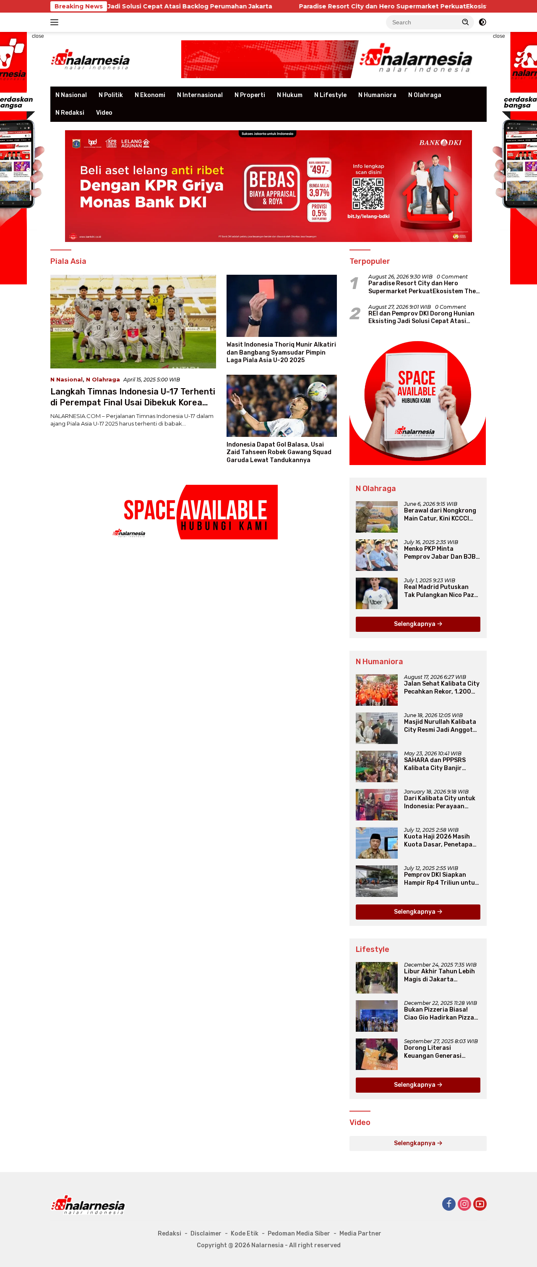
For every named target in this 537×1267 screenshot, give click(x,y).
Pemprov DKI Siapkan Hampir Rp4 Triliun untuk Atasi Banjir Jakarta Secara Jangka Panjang (441, 878)
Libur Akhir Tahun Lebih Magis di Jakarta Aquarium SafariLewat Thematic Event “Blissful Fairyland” (440, 975)
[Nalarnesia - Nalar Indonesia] (88, 1204)
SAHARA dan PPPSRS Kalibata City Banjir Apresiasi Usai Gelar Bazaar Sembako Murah (439, 764)
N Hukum (289, 95)
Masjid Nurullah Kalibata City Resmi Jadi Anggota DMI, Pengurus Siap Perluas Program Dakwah (441, 725)
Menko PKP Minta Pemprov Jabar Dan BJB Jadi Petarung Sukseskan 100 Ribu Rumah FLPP (442, 552)
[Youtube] (480, 1204)
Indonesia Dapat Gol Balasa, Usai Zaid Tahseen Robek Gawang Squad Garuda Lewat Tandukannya (279, 452)
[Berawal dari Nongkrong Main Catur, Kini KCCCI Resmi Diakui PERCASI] (377, 517)
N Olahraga (424, 95)
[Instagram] (464, 1204)
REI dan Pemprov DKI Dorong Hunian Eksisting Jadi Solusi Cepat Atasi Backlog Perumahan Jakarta (421, 317)
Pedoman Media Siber (299, 1233)
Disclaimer (206, 1233)
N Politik (111, 95)
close (38, 36)
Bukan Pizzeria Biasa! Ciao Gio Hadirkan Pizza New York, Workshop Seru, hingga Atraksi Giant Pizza (439, 1013)
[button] (465, 22)
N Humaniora (377, 95)
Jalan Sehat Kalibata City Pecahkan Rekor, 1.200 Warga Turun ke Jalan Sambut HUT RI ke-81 (442, 687)
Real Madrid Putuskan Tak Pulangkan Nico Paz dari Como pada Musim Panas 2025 (439, 591)
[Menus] (56, 22)
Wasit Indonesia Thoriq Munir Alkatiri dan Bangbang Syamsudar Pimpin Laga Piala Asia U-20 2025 (281, 352)
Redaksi (169, 1233)
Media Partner (360, 1233)
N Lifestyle (330, 95)
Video (104, 112)
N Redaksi (69, 112)
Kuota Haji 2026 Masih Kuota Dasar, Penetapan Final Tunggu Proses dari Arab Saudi (441, 840)
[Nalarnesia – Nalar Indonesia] (90, 59)
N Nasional (71, 95)
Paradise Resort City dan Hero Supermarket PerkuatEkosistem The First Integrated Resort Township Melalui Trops (422, 287)
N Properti (250, 95)
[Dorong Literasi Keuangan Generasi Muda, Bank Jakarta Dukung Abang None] (377, 1054)
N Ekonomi (150, 95)
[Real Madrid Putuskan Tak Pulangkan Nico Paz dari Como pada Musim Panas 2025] (377, 593)
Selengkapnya (415, 624)
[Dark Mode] (482, 22)
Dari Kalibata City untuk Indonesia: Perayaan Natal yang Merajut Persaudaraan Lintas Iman (439, 802)
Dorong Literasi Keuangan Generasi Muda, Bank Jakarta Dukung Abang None (434, 1051)
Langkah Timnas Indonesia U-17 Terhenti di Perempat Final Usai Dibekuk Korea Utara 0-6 (132, 402)
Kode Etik (244, 1233)
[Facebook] (449, 1204)
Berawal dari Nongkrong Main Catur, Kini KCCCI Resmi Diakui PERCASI (440, 514)
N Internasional (200, 95)
